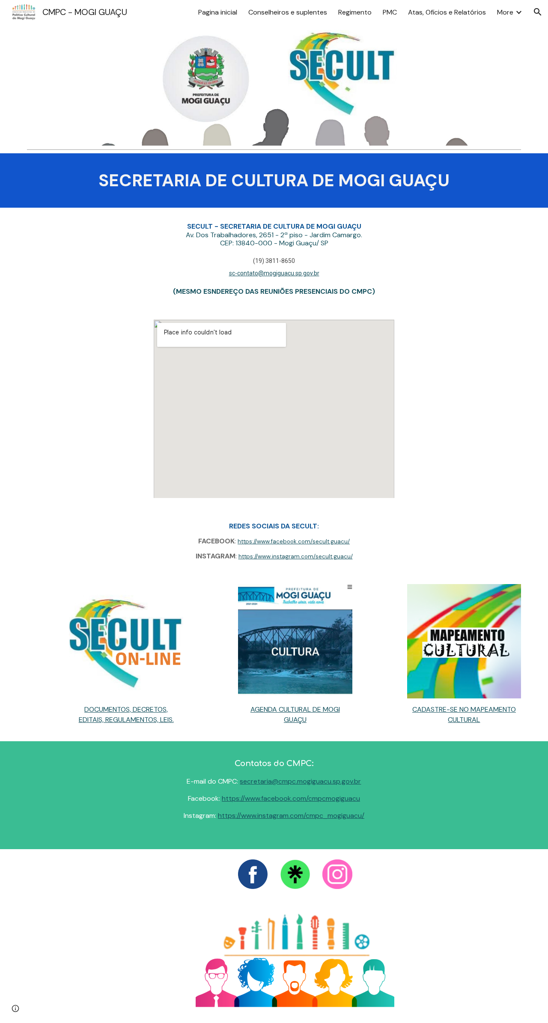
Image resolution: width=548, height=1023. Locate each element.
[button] (537, 12)
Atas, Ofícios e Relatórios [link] (447, 12)
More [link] (505, 12)
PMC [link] (390, 12)
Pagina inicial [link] (217, 12)
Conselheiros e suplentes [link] (287, 12)
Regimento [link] (355, 12)
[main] (274, 180)
